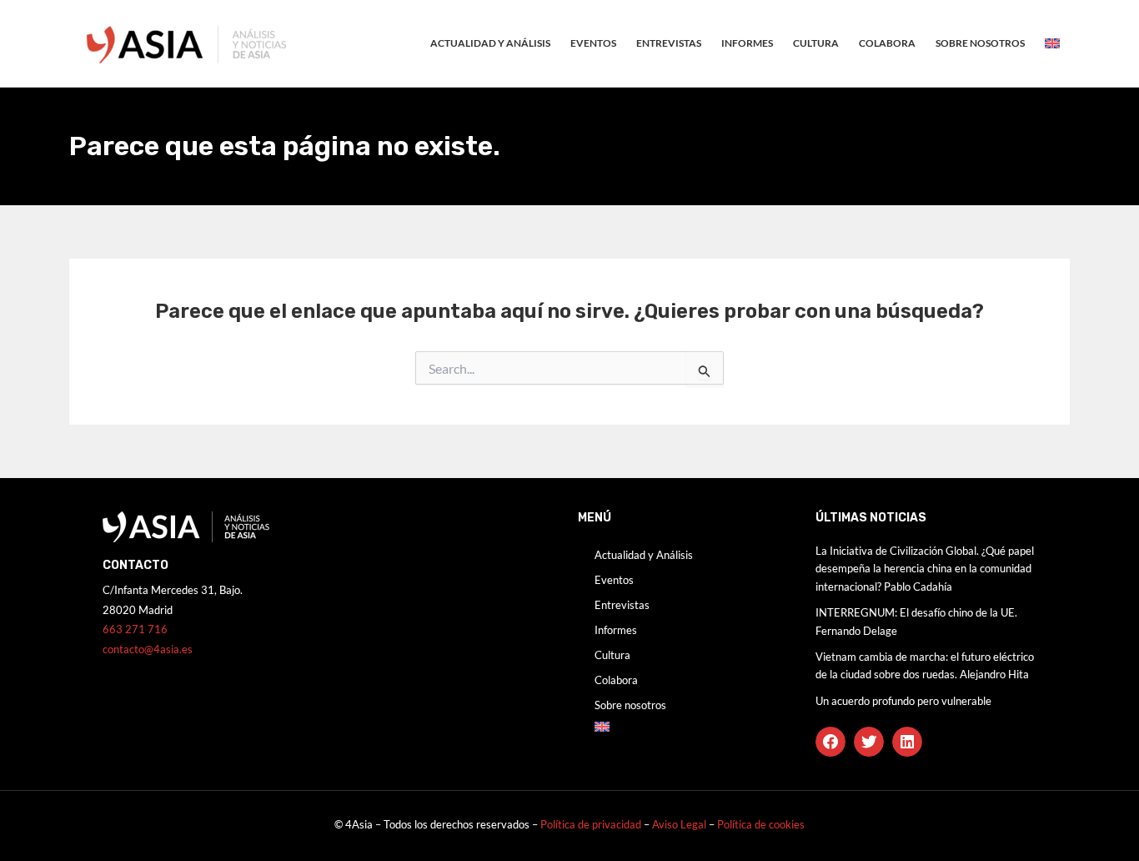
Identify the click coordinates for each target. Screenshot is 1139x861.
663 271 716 (135, 629)
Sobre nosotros (980, 43)
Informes (747, 43)
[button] (830, 742)
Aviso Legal (680, 824)
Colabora (887, 43)
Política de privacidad (590, 824)
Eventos (593, 43)
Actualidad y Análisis (490, 43)
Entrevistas (668, 43)
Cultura (816, 43)
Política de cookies (761, 824)
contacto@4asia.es (148, 649)
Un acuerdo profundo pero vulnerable (903, 700)
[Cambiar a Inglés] (1052, 43)
